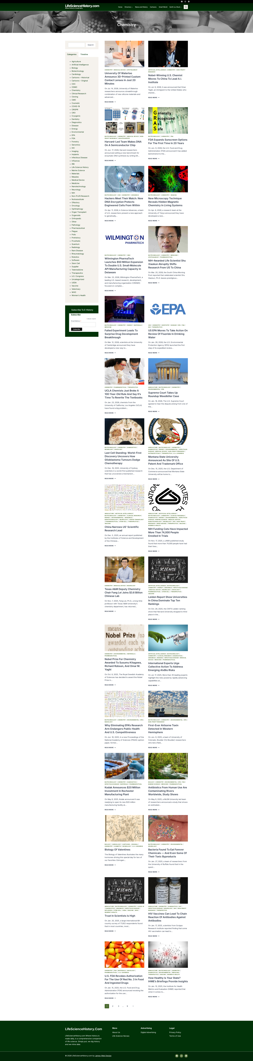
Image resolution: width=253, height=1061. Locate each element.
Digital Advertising (148, 1032)
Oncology (118, 449)
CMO (128, 255)
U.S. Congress (178, 453)
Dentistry (165, 325)
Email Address (76, 321)
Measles (75, 177)
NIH (149, 327)
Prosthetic (76, 241)
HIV (180, 906)
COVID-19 (141, 906)
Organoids (76, 215)
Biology (151, 782)
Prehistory (76, 238)
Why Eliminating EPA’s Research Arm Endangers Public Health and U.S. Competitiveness (124, 729)
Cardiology (116, 844)
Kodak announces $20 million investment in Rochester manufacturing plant (122, 791)
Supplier (75, 267)
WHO (136, 910)
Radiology (109, 722)
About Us (116, 1032)
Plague (74, 231)
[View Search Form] (186, 7)
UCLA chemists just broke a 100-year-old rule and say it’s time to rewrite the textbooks (123, 394)
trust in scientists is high (120, 915)
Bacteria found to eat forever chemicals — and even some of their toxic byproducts (167, 853)
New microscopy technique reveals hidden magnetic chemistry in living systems (165, 202)
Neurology (109, 449)
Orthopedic (76, 218)
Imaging (174, 195)
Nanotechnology (111, 519)
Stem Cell (123, 521)
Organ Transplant (136, 519)
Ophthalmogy (132, 70)
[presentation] (124, 54)
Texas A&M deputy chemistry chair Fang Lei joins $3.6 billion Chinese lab (124, 592)
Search (91, 45)
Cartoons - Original (130, 844)
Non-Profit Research (176, 451)
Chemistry (109, 70)
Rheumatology (78, 254)
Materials (138, 325)
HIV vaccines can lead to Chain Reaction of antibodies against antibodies (167, 917)
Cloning (75, 97)
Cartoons (153, 7)
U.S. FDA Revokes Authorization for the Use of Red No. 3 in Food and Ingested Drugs (124, 979)
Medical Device (120, 70)
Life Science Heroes (120, 1036)
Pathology (76, 225)
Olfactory (75, 202)
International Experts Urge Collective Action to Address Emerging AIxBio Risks (165, 667)
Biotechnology (110, 136)
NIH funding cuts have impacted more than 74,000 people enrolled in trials (168, 532)
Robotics (75, 257)
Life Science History (80, 167)
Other (74, 222)
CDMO (74, 87)
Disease (174, 325)
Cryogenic (76, 116)
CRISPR (75, 110)
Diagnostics (131, 447)
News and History (141, 7)
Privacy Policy (175, 1032)
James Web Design (103, 1056)
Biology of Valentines (117, 849)
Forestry (75, 142)
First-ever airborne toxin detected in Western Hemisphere (163, 729)
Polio (74, 234)
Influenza (108, 910)
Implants (75, 154)
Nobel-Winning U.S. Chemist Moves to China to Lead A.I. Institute (165, 79)
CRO (74, 113)
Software (75, 260)
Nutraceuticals (154, 453)
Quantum (75, 244)
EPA (179, 325)
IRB (73, 164)
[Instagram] (185, 1)
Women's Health (154, 525)
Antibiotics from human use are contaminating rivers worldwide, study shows (167, 791)
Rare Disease (161, 523)
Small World (163, 7)
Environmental (154, 389)
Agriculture (152, 387)
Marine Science (161, 519)
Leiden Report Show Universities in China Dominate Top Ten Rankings (167, 600)
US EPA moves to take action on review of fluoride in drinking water (168, 334)
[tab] (71, 54)
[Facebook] (181, 1)
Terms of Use (175, 1036)
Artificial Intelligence (157, 70)
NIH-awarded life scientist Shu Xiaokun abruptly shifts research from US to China (167, 264)
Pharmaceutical (166, 257)
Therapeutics (157, 327)
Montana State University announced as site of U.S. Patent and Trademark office (165, 460)
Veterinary (76, 289)
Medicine (174, 255)
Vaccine (108, 523)
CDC (119, 195)
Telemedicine (77, 270)
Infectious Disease (180, 587)
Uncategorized (124, 138)
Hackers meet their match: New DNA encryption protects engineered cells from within (124, 202)
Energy (130, 325)
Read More (110, 102)
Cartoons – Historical (80, 77)
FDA (172, 136)
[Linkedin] (188, 1)
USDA (124, 910)
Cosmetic (117, 846)
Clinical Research (134, 515)
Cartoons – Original (80, 81)
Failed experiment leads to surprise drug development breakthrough (121, 334)
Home (120, 7)
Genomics (135, 195)
